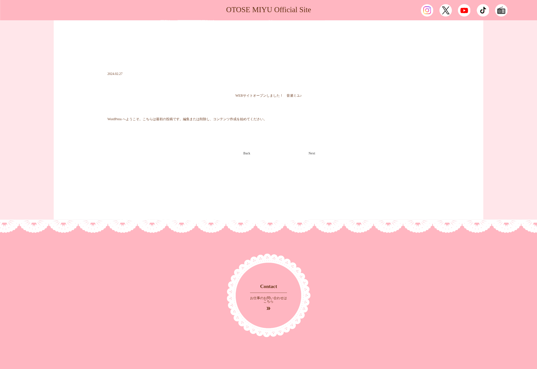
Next (312, 153)
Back (246, 153)
